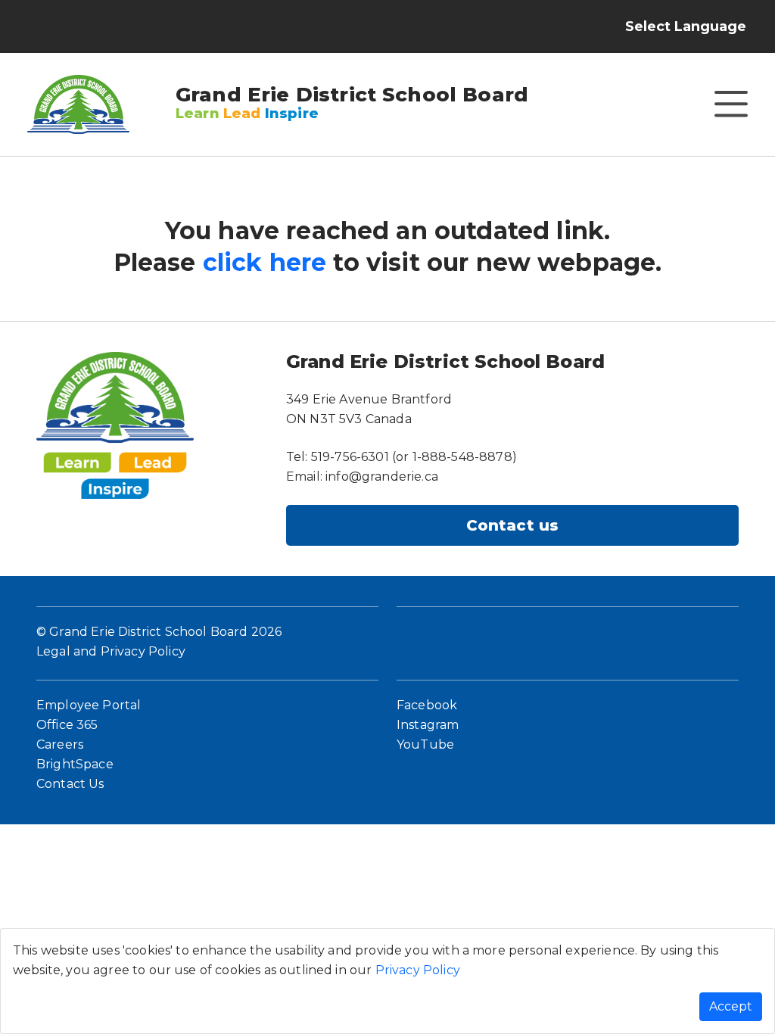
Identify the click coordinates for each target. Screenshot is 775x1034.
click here (265, 262)
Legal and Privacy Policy (110, 651)
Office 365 (67, 725)
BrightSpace (75, 764)
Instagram (428, 725)
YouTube (425, 744)
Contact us (512, 525)
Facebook (427, 705)
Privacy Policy (417, 970)
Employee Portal (88, 705)
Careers (59, 744)
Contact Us (70, 784)
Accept (730, 1006)
